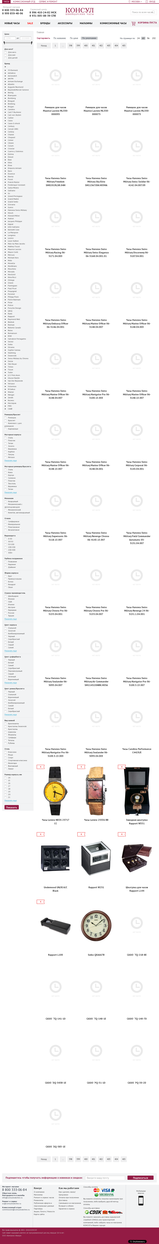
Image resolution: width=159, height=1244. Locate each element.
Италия (11, 604)
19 (9, 791)
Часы (6, 1)
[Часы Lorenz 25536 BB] (96, 791)
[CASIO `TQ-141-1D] (55, 989)
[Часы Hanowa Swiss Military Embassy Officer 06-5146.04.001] (55, 291)
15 (9, 780)
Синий (11, 647)
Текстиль (12, 483)
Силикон (12, 478)
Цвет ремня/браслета (14, 688)
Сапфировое (13, 521)
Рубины (11, 743)
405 (123, 45)
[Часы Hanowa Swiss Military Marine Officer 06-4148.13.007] (55, 433)
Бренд (7, 63)
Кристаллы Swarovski (17, 726)
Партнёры (38, 1208)
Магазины (38, 1194)
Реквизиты (38, 1200)
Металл (11, 457)
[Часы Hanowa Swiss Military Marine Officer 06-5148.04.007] (96, 291)
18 (9, 789)
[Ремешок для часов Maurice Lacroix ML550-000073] (136, 78)
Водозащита (10, 535)
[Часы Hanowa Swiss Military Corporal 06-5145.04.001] (136, 433)
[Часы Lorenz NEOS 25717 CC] (55, 791)
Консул (80, 11)
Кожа (10, 472)
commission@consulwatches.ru (16, 1209)
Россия (11, 613)
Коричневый (13, 679)
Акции (36, 1211)
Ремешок (12, 417)
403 (108, 45)
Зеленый (12, 676)
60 (143, 38)
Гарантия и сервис (67, 1208)
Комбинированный (16, 633)
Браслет (11, 420)
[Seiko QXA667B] (96, 925)
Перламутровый (15, 671)
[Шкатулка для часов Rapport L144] (136, 858)
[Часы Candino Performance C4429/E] (136, 720)
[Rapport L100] (55, 925)
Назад (44, 45)
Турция (11, 615)
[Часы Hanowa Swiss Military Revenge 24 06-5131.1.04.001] (136, 578)
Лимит (11, 769)
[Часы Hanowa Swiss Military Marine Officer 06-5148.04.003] (136, 291)
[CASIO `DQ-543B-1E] (55, 1053)
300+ (10, 553)
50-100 (11, 544)
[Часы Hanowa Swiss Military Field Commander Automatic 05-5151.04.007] (136, 503)
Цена (7, 34)
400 (85, 45)
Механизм (9, 498)
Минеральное (14, 524)
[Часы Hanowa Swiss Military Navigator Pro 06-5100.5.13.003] (55, 720)
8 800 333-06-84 (12, 10)
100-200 (11, 547)
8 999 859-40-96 (12, 13)
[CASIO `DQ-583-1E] (55, 1117)
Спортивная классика (17, 760)
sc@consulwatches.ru (11, 1203)
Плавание (12, 561)
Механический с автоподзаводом (13, 505)
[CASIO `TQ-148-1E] (96, 989)
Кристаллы (13, 729)
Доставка (63, 1200)
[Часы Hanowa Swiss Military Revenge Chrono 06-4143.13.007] (96, 503)
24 (138, 38)
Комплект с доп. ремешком (13, 424)
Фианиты (12, 735)
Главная (40, 32)
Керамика (12, 449)
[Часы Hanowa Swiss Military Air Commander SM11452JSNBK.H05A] (96, 649)
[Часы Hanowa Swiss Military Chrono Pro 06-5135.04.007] (96, 578)
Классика (12, 752)
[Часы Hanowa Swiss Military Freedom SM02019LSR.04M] (55, 149)
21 (9, 797)
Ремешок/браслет (12, 414)
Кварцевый (13, 501)
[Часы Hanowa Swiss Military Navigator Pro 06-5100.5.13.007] (136, 649)
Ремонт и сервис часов (44, 1197)
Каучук (11, 475)
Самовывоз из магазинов (70, 1203)
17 (9, 786)
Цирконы (12, 732)
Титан (10, 443)
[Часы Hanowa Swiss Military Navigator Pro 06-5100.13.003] (96, 362)
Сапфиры (12, 737)
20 (9, 794)
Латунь (11, 454)
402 (101, 45)
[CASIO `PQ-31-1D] (96, 1053)
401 (93, 45)
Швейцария (13, 596)
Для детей (12, 58)
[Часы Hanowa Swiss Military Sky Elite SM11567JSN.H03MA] (96, 149)
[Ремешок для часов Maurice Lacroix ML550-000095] (55, 78)
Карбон (11, 451)
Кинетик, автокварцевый (19, 512)
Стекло (8, 518)
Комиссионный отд (24, 1)
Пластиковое (14, 527)
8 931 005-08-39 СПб (43, 15)
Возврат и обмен (66, 1206)
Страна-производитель (15, 593)
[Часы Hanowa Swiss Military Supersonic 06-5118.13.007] (55, 503)
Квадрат (12, 584)
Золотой (11, 631)
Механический (14, 510)
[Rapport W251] (96, 858)
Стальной (12, 628)
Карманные (13, 429)
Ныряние (12, 564)
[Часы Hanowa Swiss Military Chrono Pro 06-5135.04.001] (55, 578)
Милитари (12, 763)
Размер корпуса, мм (13, 774)
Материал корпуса (13, 434)
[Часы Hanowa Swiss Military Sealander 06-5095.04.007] (55, 649)
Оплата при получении (69, 1197)
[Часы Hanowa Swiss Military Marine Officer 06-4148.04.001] (96, 433)
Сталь (10, 437)
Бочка (10, 581)
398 (70, 45)
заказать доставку (101, 1217)
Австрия (11, 607)
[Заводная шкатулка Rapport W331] (136, 791)
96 (148, 38)
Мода (10, 755)
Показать (11, 807)
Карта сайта (39, 1214)
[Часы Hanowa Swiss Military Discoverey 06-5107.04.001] (136, 220)
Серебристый (14, 639)
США (10, 601)
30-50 (10, 541)
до (18, 38)
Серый (11, 645)
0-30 (10, 539)
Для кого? (9, 49)
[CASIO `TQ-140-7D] (136, 989)
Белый (11, 642)
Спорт (10, 757)
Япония (11, 599)
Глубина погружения (14, 558)
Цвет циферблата (13, 656)
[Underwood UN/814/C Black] (55, 858)
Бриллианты (13, 723)
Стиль (7, 749)
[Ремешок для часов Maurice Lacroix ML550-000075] (96, 78)
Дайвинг (12, 567)
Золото (11, 446)
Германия (12, 610)
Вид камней (10, 720)
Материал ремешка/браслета (18, 466)
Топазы (11, 740)
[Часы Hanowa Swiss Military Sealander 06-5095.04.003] (96, 720)
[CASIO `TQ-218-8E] (136, 925)
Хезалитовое (13, 530)
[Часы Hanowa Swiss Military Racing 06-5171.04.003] (55, 220)
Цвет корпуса (11, 625)
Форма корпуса (11, 573)
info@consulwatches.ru (12, 1197)
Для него (12, 52)
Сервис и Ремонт (48, 1)
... (63, 45)
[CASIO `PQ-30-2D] (136, 1053)
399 (78, 45)
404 (116, 45)
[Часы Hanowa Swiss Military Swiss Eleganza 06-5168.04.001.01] (96, 220)
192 (154, 38)
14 (9, 777)
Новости (51, 1211)
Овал (10, 587)
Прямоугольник (15, 579)
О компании (39, 1192)
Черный (11, 636)
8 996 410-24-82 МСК (43, 12)
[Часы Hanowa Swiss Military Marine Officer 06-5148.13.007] (136, 362)
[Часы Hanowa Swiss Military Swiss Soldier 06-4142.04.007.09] (136, 149)
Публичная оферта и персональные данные (44, 1204)
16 (9, 783)
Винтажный (13, 766)
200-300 (11, 550)
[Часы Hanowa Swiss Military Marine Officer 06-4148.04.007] (55, 362)
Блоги (43, 1211)
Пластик (11, 440)
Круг (10, 576)
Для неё (11, 55)
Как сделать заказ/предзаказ (67, 1193)
